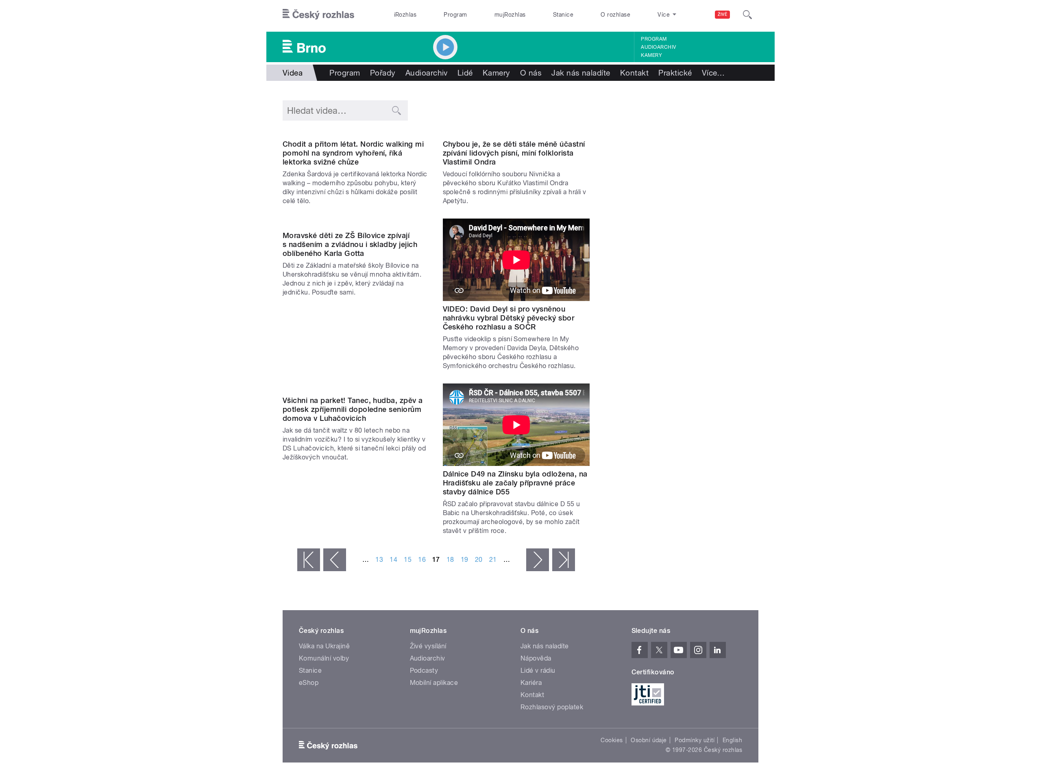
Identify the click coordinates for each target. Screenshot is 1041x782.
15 (408, 559)
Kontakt (634, 72)
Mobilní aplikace (434, 683)
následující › (537, 559)
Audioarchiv (658, 47)
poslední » (563, 559)
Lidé (465, 72)
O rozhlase (615, 14)
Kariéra (531, 683)
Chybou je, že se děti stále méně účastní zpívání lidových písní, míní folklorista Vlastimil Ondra (514, 153)
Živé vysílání (428, 646)
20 (479, 559)
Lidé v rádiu (537, 670)
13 (379, 559)
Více (713, 72)
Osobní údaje (649, 740)
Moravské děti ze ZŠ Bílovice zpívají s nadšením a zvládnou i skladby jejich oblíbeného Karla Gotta (350, 244)
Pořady (383, 72)
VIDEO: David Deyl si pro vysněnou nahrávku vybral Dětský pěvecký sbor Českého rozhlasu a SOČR (509, 318)
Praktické (675, 72)
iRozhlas (405, 14)
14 (393, 559)
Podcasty (424, 670)
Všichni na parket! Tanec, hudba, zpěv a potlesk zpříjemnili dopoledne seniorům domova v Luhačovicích (353, 409)
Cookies (612, 740)
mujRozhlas (510, 14)
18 (450, 559)
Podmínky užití (694, 740)
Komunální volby (324, 658)
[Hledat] (747, 14)
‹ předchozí (334, 559)
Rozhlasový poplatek (551, 707)
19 (464, 559)
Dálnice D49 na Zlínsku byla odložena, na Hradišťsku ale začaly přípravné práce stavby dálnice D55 (515, 483)
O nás (531, 72)
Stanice (563, 14)
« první (308, 559)
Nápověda (535, 658)
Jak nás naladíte (580, 72)
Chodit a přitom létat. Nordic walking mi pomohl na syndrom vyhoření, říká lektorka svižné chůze (353, 153)
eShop (308, 683)
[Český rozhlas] (318, 14)
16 (422, 559)
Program (455, 14)
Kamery (651, 55)
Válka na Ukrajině (324, 646)
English (732, 740)
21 (493, 559)
